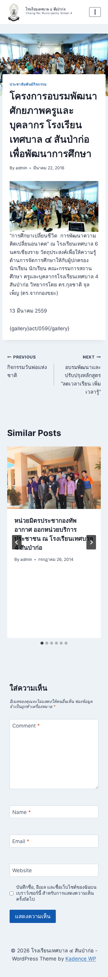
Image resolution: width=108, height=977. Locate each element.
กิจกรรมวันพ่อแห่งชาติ (27, 367)
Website (22, 870)
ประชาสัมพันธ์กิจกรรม (28, 84)
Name (21, 812)
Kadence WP (80, 959)
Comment (26, 726)
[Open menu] (95, 12)
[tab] (42, 643)
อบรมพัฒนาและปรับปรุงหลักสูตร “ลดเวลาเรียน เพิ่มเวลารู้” (81, 375)
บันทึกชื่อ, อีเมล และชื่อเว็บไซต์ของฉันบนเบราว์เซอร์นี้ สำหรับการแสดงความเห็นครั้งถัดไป (56, 893)
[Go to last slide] (17, 542)
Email (20, 841)
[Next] (91, 542)
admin (21, 167)
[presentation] (54, 477)
